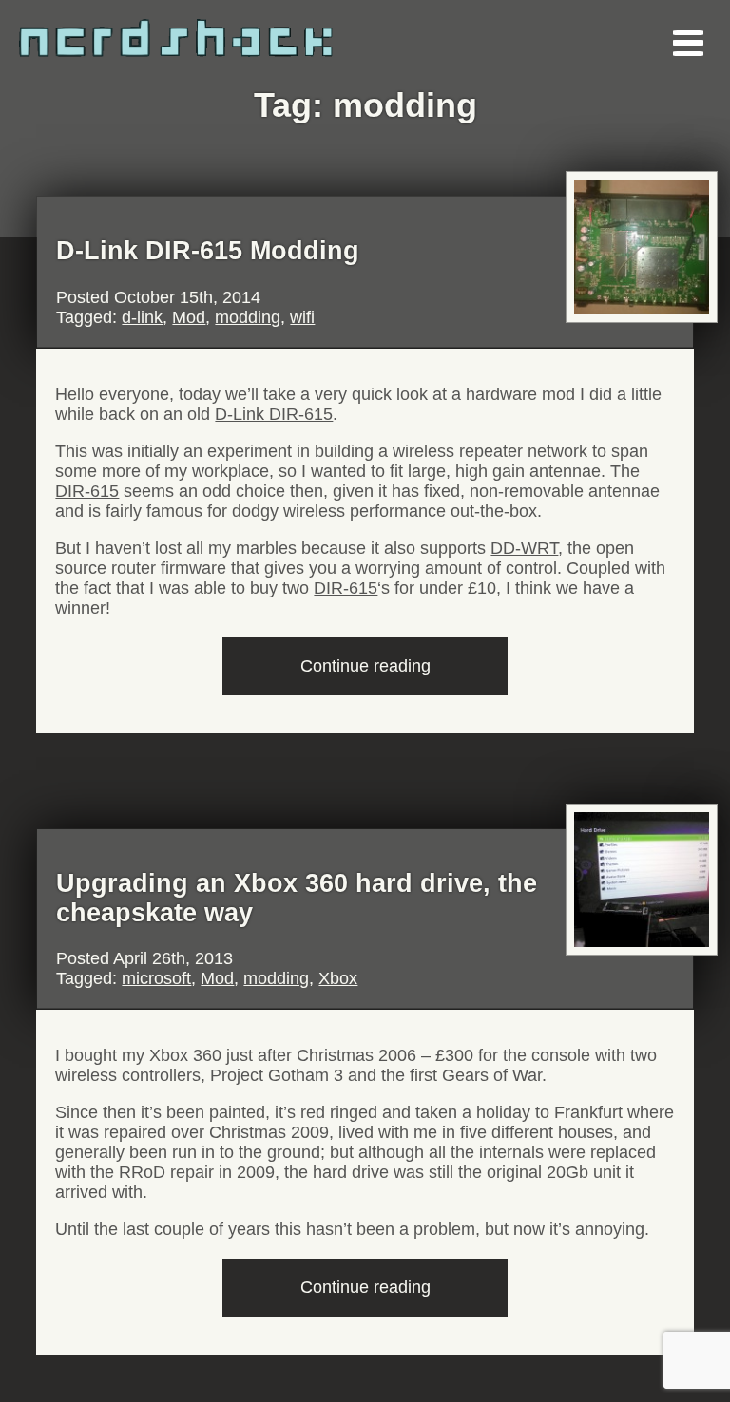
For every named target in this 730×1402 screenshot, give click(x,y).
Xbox (337, 978)
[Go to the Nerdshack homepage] (214, 28)
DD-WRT (524, 548)
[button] (687, 42)
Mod (188, 317)
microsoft (156, 978)
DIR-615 (87, 491)
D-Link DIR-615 (274, 414)
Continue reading (400, 675)
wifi (302, 317)
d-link (142, 317)
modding (247, 317)
